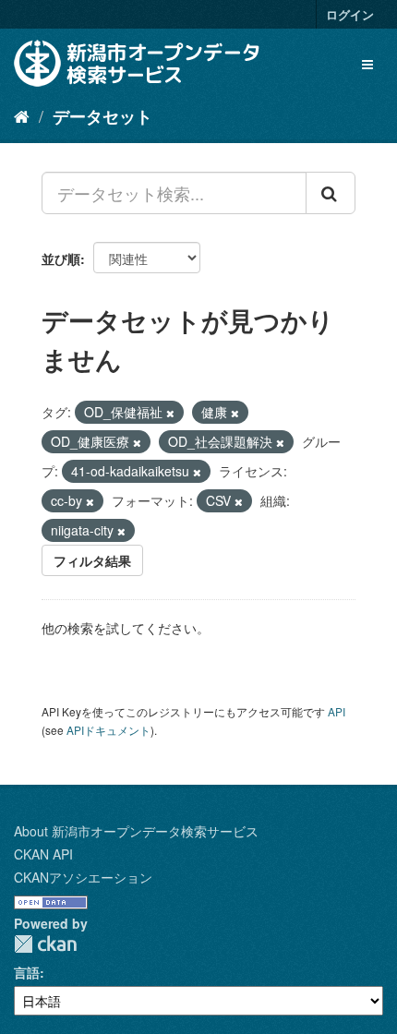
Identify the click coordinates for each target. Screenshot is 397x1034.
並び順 (61, 258)
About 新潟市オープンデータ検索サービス (136, 831)
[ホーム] (22, 115)
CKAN (45, 944)
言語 (27, 972)
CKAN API (43, 854)
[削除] (170, 412)
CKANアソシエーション (83, 877)
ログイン (350, 14)
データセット (102, 116)
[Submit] (330, 193)
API (336, 711)
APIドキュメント (108, 730)
